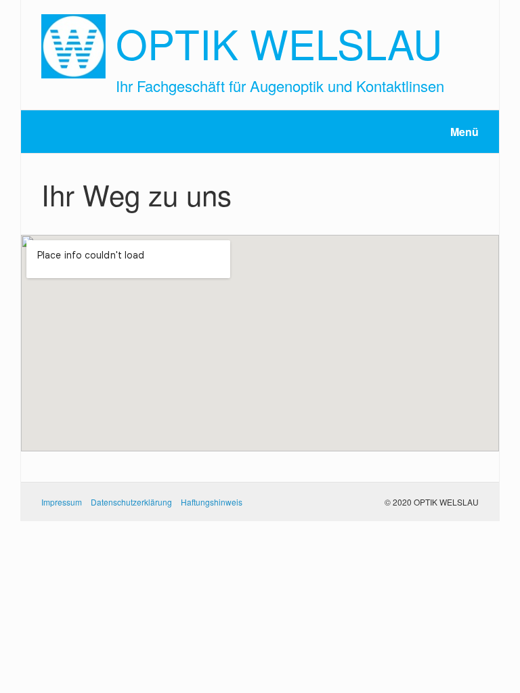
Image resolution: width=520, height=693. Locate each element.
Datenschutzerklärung (131, 502)
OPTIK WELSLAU (279, 43)
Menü (464, 131)
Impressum (61, 502)
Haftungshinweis (211, 502)
